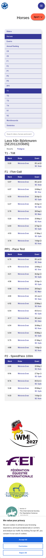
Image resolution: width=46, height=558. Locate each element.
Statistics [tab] (11, 125)
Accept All (23, 540)
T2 (8, 96)
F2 (8, 66)
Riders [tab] (9, 31)
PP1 (8, 86)
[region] (23, 537)
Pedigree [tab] (20, 149)
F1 (8, 61)
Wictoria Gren (23, 163)
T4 (8, 106)
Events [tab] (9, 41)
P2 (8, 76)
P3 (8, 81)
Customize (23, 546)
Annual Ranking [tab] (13, 46)
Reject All (23, 553)
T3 (8, 101)
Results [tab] (10, 149)
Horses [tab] (10, 36)
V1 (8, 111)
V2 (8, 116)
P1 (8, 71)
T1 (8, 91)
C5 (8, 56)
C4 (8, 51)
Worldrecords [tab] (12, 120)
